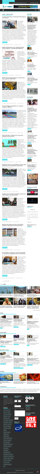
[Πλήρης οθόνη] (36, 194)
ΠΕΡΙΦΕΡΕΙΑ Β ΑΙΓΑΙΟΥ (10, 44)
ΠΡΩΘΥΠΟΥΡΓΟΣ (11, 456)
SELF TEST (5, 412)
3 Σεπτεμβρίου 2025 (17, 355)
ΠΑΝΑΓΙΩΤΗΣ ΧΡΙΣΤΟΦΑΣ (7, 446)
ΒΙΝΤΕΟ (4, 132)
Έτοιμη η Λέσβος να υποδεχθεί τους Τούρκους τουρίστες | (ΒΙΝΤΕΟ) (12, 106)
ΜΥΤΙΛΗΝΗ (5, 440)
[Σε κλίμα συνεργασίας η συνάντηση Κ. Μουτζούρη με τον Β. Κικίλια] (9, 21)
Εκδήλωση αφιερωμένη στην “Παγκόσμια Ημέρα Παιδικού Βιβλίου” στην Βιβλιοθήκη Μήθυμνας (13, 48)
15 (27, 216)
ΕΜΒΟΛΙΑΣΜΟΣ (6, 422)
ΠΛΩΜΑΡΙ (11, 454)
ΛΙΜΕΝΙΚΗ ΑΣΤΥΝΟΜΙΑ (7, 432)
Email (15, 404)
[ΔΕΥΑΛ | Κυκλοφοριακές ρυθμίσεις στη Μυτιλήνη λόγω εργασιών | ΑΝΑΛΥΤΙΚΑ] (9, 82)
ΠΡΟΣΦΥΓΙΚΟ (6, 456)
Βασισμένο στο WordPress (11, 472)
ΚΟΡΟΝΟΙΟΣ (8, 426)
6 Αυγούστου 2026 (30, 22)
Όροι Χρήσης (28, 408)
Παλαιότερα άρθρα (6, 281)
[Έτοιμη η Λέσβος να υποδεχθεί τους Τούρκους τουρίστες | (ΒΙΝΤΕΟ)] (9, 110)
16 (29, 216)
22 (27, 217)
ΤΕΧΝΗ (4, 75)
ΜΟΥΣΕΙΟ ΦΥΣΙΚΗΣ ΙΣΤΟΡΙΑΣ (8, 438)
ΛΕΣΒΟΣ (6, 132)
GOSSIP (1, 346)
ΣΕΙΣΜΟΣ (12, 458)
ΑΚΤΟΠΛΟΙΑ (9, 414)
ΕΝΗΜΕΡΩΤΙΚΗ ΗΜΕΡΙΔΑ (9, 249)
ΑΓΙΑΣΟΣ (9, 412)
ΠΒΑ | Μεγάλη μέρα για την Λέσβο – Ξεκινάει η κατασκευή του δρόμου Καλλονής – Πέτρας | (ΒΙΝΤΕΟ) (20, 306)
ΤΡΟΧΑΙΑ (9, 191)
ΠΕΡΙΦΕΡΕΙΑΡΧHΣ (9, 221)
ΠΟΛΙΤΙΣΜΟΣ (29, 158)
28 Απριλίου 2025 (36, 335)
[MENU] (39, 10)
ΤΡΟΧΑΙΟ (5, 462)
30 (29, 219)
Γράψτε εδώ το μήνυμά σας (19, 409)
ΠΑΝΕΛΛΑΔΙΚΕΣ (6, 448)
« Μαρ (28, 221)
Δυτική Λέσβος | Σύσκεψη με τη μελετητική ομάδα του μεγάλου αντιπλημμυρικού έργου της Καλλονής (13, 253)
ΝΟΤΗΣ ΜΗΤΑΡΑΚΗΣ (7, 442)
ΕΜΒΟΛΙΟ (10, 422)
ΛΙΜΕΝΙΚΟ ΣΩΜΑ (6, 434)
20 (35, 216)
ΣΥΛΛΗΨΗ (5, 460)
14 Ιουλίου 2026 (30, 147)
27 (35, 217)
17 (30, 216)
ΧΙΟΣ (4, 466)
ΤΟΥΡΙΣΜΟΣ (9, 460)
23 (29, 217)
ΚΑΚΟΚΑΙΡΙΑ (5, 424)
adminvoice (10, 19)
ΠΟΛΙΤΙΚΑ (4, 44)
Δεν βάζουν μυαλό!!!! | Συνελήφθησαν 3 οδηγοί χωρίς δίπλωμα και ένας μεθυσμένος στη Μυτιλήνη (14, 165)
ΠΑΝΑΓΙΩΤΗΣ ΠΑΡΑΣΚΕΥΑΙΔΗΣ (8, 444)
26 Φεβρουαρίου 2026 (4, 338)
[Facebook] (27, 398)
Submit (16, 418)
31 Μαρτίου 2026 (9, 315)
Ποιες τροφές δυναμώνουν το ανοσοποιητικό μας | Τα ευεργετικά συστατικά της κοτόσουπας (20, 382)
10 (30, 214)
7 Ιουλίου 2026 (30, 162)
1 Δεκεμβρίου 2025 (10, 352)
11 (32, 214)
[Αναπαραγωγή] (28, 194)
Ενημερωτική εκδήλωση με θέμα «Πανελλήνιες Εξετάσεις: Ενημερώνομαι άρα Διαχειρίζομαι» (12, 225)
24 (30, 217)
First (15, 402)
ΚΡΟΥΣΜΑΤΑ (5, 428)
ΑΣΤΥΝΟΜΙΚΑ (5, 103)
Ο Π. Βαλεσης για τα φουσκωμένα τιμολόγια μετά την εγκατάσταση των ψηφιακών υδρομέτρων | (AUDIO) (6, 306)
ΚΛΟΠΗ (5, 426)
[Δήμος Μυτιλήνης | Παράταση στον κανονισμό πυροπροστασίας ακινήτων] (9, 139)
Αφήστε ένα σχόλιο (18, 44)
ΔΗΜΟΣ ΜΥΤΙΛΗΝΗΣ (11, 161)
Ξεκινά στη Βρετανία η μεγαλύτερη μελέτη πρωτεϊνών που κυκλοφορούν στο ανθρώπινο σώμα (33, 382)
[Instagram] (29, 398)
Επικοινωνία (28, 409)
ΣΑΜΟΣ (8, 458)
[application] (32, 192)
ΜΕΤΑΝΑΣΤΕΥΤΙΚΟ (6, 436)
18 (32, 216)
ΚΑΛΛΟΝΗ (9, 424)
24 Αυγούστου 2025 (30, 355)
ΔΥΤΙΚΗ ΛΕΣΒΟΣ (6, 420)
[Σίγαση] (35, 194)
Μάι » (31, 221)
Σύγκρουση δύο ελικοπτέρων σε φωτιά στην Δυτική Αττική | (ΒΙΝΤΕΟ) (6, 295)
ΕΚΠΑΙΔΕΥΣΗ (11, 420)
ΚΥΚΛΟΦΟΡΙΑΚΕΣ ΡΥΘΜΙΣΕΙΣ (12, 103)
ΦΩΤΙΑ (8, 462)
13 (35, 214)
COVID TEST (8, 410)
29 (27, 219)
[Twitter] (32, 398)
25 (32, 217)
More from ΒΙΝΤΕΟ (36, 310)
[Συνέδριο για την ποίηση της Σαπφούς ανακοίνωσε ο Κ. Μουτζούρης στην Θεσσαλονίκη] (9, 198)
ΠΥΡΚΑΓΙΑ (5, 458)
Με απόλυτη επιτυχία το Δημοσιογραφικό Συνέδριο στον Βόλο (5, 382)
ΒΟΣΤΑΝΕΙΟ (5, 416)
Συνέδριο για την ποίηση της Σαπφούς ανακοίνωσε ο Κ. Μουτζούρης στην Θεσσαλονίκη (14, 194)
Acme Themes (30, 472)
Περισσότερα (5, 42)
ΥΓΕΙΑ (3, 249)
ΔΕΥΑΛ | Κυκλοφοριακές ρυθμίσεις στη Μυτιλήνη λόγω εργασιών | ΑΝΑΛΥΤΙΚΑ (13, 78)
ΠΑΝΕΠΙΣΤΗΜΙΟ (6, 450)
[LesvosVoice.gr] (3, 10)
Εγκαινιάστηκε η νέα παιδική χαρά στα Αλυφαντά (25, 2)
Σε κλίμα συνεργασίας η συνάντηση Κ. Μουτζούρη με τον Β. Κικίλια (14, 17)
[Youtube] (27, 401)
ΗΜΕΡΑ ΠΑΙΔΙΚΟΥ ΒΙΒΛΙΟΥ (10, 75)
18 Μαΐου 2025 (22, 335)
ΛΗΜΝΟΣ (5, 430)
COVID (5, 410)
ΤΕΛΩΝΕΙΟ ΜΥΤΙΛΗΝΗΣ (12, 132)
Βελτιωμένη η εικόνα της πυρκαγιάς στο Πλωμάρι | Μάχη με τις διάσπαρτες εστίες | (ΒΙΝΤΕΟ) (20, 295)
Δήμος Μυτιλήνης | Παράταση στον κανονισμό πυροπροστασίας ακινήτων (12, 136)
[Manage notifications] (37, 472)
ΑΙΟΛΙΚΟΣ (5, 414)
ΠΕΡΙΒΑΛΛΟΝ (5, 161)
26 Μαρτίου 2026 (23, 315)
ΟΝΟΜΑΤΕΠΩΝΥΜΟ (18, 399)
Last (18, 402)
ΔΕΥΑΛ (9, 416)
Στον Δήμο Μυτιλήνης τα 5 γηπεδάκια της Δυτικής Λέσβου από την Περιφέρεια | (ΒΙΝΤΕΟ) (33, 295)
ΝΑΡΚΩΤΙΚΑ (9, 440)
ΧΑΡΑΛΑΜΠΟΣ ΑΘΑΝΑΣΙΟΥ (7, 464)
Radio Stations (28, 407)
